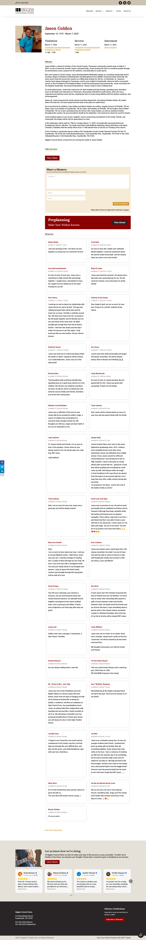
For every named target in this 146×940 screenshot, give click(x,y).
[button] (15, 881)
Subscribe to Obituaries (114, 919)
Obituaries (89, 11)
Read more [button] (22, 889)
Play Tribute (52, 158)
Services (98, 11)
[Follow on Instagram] (129, 2)
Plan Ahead (119, 222)
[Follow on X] (124, 2)
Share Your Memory (121, 204)
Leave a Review (52, 862)
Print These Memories (53, 830)
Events (118, 11)
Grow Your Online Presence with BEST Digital (114, 938)
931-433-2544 (22, 3)
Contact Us (127, 11)
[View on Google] (20, 874)
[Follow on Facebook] (120, 2)
